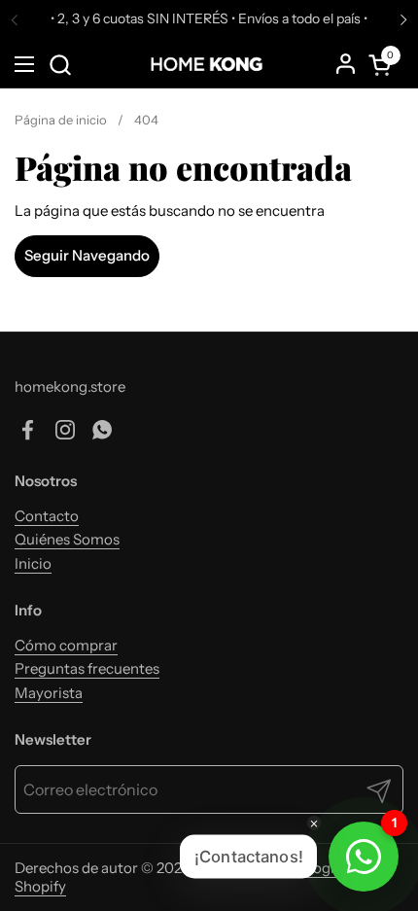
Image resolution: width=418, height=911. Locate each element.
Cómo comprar (66, 645)
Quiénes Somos (67, 539)
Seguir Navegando (87, 255)
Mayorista (49, 692)
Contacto (47, 516)
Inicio (33, 563)
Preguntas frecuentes (87, 668)
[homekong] (207, 64)
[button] (60, 65)
